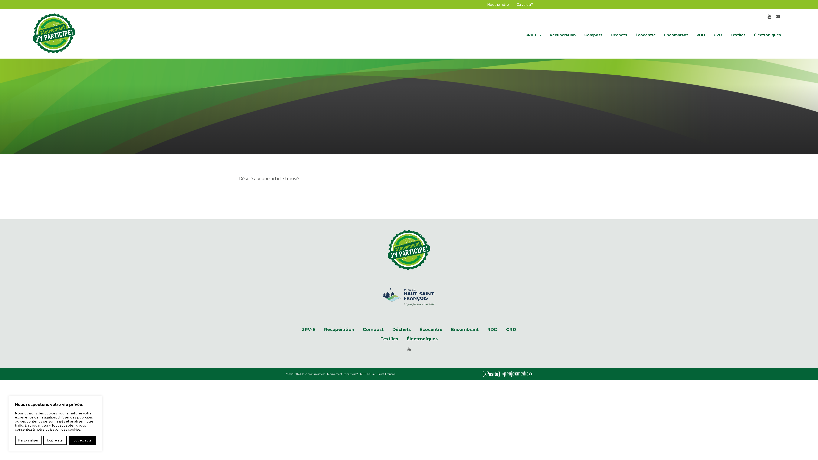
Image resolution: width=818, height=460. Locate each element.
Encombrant (676, 35)
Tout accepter (82, 440)
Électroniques (767, 35)
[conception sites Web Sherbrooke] (517, 374)
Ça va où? (525, 5)
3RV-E (531, 35)
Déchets (619, 35)
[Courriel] (778, 16)
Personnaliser (28, 440)
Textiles (738, 35)
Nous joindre (498, 5)
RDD (701, 35)
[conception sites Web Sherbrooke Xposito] (491, 374)
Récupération (563, 35)
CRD (718, 35)
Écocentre (646, 35)
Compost (593, 35)
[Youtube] (769, 16)
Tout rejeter (55, 440)
